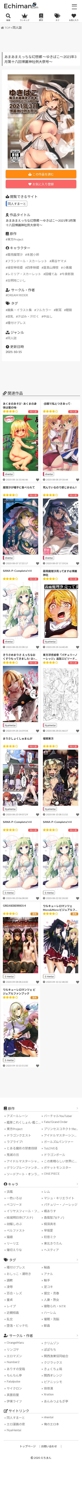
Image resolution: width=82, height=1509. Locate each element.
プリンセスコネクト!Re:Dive (62, 1129)
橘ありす (50, 1211)
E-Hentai (9, 892)
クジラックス (53, 1362)
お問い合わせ (49, 1446)
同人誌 (17, 27)
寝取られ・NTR (55, 1306)
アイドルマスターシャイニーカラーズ (25, 1161)
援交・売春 (51, 1293)
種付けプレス (16, 323)
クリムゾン (51, 1343)
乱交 (10, 1319)
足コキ (48, 1286)
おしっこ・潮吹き (19, 1274)
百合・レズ (14, 1293)
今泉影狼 (68, 274)
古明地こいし (16, 280)
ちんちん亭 (14, 1375)
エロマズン (14, 1356)
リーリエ (13, 1243)
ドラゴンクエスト (19, 1135)
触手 (47, 1280)
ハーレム (50, 1312)
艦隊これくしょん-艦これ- (25, 1122)
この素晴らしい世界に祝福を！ (62, 1161)
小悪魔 (67, 267)
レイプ (11, 1306)
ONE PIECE (51, 1173)
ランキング (24, 20)
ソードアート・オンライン (25, 1174)
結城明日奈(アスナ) (20, 1217)
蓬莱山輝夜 (51, 267)
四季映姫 (33, 267)
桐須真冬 (50, 1224)
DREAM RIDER (17, 295)
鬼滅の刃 (13, 1154)
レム (47, 1191)
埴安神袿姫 (15, 267)
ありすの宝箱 (16, 1369)
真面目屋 (13, 1395)
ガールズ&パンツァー (59, 1141)
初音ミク (50, 1237)
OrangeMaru (15, 1342)
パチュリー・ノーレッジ (60, 1204)
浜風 (10, 1191)
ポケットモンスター (57, 1167)
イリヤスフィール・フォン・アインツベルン (25, 1211)
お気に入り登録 (43, 184)
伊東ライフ (14, 1401)
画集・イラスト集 (19, 310)
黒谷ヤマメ (59, 261)
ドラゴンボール (54, 1154)
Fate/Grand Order (56, 1122)
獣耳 (58, 310)
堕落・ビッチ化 (17, 1325)
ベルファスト (16, 1230)
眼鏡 (69, 310)
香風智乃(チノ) (54, 1217)
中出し (47, 316)
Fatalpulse (13, 1381)
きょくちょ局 (53, 1369)
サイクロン (14, 1388)
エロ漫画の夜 (16, 1424)
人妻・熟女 (51, 1299)
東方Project (15, 239)
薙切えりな (14, 1250)
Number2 (13, 1362)
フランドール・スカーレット (27, 261)
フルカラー (43, 310)
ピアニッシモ (53, 1382)
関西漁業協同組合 (56, 1356)
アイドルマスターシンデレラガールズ (62, 1135)
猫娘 (10, 1237)
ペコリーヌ (14, 1204)
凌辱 (10, 1286)
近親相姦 (13, 1312)
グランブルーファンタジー (25, 1167)
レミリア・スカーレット (24, 274)
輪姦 (47, 1267)
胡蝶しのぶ (14, 1224)
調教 (10, 1280)
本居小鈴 (33, 254)
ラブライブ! (15, 1141)
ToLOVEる (51, 1148)
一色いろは (14, 1198)
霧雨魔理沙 (15, 254)
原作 (41, 20)
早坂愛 (48, 1230)
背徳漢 (48, 1388)
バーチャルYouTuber (58, 1116)
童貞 (10, 1299)
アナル (48, 1274)
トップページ (28, 1446)
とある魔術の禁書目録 (22, 1148)
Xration (49, 1394)
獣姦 (47, 1325)
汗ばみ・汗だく (28, 316)
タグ (57, 20)
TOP (7, 27)
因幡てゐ (51, 274)
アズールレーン (17, 1116)
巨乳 (10, 316)
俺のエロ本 (51, 1424)
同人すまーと (17, 203)
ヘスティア (51, 1250)
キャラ (13, 1184)
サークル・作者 (21, 1336)
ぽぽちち (50, 1349)
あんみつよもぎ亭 (56, 1401)
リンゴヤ (13, 1349)
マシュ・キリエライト (59, 1198)
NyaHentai (50, 641)
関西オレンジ (53, 1375)
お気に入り (74, 20)
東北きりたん (53, 1243)
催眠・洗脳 (51, 1319)
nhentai (9, 474)
